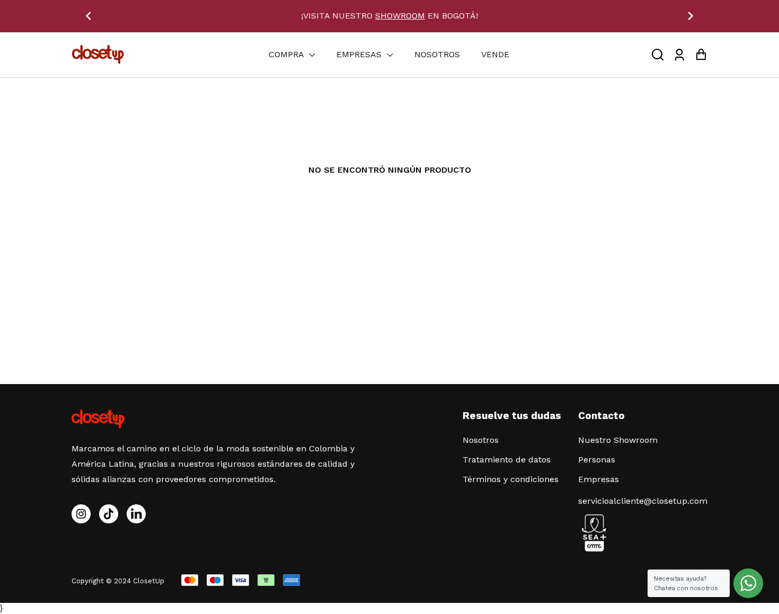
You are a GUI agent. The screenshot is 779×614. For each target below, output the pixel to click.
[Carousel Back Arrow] (88, 15)
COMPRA (287, 54)
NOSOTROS (437, 54)
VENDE (495, 54)
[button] (657, 54)
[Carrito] (700, 54)
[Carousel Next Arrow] (690, 15)
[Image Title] (108, 513)
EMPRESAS (360, 54)
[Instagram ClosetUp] (81, 513)
